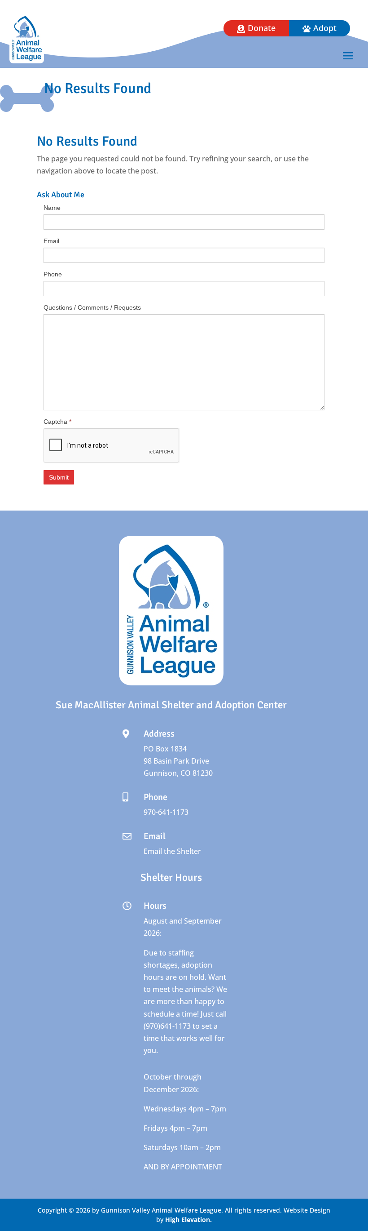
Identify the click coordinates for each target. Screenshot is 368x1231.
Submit (59, 477)
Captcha (57, 421)
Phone (53, 274)
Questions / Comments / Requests (92, 307)
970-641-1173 (166, 812)
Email (51, 240)
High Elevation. (188, 1219)
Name (52, 207)
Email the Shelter (172, 851)
